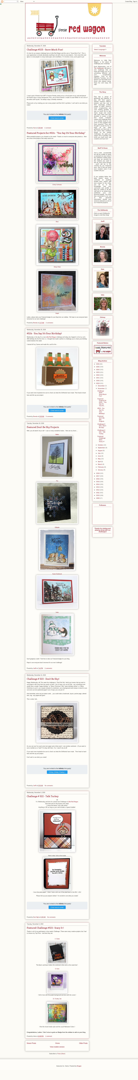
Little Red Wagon (51, 337)
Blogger (79, 1066)
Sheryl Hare (57, 267)
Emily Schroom (57, 184)
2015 (98, 481)
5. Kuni (57, 969)
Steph (57, 313)
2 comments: (50, 323)
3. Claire (57, 939)
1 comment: (48, 128)
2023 (98, 372)
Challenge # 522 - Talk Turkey (43, 796)
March (100, 464)
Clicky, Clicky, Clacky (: (57, 772)
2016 (98, 479)
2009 (98, 498)
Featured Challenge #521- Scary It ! (45, 927)
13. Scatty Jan (57, 998)
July (99, 453)
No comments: (49, 785)
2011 (98, 492)
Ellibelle (57, 527)
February (101, 467)
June (99, 456)
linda (57, 612)
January (100, 470)
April (99, 461)
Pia (57, 481)
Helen (57, 434)
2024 (98, 369)
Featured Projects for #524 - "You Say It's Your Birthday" (56, 133)
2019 (98, 383)
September (101, 447)
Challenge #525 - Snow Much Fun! (45, 49)
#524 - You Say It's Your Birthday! (44, 333)
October (100, 445)
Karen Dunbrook (57, 574)
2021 (98, 378)
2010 (98, 495)
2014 (98, 484)
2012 (98, 490)
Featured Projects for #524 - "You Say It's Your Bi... (101, 402)
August (100, 450)
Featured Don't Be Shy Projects (43, 427)
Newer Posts (31, 1043)
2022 (98, 375)
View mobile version (57, 1047)
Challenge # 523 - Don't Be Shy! (43, 679)
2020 (98, 380)
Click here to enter (57, 118)
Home (57, 1043)
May (99, 459)
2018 (98, 473)
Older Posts (83, 1043)
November (101, 388)
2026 (98, 364)
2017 (98, 476)
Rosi (57, 221)
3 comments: (50, 416)
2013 (98, 487)
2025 (98, 367)
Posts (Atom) (61, 1053)
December (101, 386)
